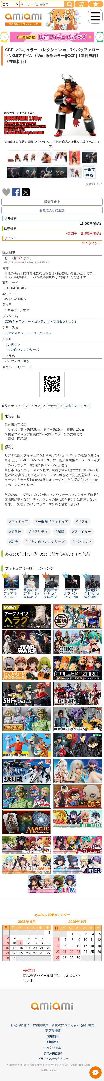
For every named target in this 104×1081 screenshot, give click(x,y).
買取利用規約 (53, 1053)
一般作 (52, 406)
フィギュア (33, 406)
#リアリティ (38, 531)
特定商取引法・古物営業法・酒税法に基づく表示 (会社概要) (53, 1025)
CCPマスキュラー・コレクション (28, 333)
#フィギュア (18, 522)
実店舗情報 (53, 1031)
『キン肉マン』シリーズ (22, 349)
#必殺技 (15, 531)
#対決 (13, 541)
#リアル (82, 522)
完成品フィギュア (77, 406)
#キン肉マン (82, 541)
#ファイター (81, 531)
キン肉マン (12, 344)
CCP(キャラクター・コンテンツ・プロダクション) (40, 321)
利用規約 (53, 1042)
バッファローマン (17, 361)
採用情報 (53, 1036)
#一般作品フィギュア (52, 522)
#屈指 (60, 531)
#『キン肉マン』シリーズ (45, 541)
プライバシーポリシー (53, 1059)
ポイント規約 (53, 1047)
